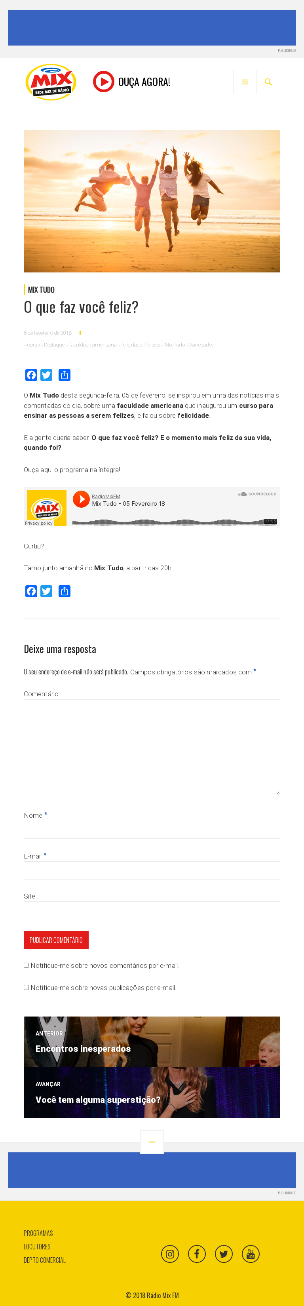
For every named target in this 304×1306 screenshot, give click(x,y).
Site (29, 896)
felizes (153, 345)
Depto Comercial (45, 1260)
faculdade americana (93, 345)
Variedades (201, 345)
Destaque (54, 345)
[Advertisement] (154, 28)
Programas (38, 1233)
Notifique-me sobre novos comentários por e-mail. (104, 965)
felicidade (132, 345)
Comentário (41, 694)
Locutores (37, 1246)
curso (33, 345)
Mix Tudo (41, 289)
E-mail (35, 856)
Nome (35, 815)
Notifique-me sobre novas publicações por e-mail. (103, 988)
